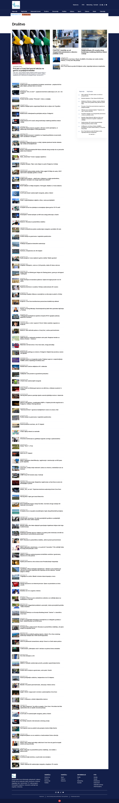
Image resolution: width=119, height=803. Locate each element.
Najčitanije (24, 11)
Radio (94, 11)
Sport (79, 11)
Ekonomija (55, 11)
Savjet (95, 779)
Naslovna (75, 5)
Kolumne (63, 781)
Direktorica (97, 781)
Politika (64, 11)
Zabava (87, 11)
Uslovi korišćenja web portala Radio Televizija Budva (57, 796)
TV (78, 779)
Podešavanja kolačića (75, 796)
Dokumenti (97, 782)
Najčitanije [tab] (90, 91)
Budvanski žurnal (35, 11)
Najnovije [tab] (81, 91)
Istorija (95, 777)
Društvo (46, 11)
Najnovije (14, 11)
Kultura (72, 11)
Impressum (41, 796)
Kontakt (96, 5)
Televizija (102, 11)
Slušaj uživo (26, 14)
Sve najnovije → (92, 134)
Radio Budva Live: (16, 14)
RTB (83, 5)
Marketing (89, 5)
